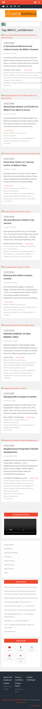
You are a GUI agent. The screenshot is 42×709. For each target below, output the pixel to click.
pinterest (9, 658)
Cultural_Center (31, 75)
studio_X (18, 256)
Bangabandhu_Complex (11, 420)
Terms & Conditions (19, 678)
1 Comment (8, 201)
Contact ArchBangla (31, 678)
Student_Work (26, 196)
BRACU (6, 133)
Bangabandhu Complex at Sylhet (20, 396)
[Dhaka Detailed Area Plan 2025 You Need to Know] (3, 24)
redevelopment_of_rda (16, 368)
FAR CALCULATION (11, 553)
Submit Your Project (7, 687)
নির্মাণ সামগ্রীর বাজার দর (10, 631)
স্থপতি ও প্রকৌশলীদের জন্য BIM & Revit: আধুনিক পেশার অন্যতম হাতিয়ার (19, 626)
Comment (8, 85)
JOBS (6, 573)
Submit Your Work (19, 690)
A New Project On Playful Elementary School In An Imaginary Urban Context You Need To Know (20, 592)
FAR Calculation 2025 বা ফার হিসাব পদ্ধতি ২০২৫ (18, 602)
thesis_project (27, 256)
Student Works (9, 43)
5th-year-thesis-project (11, 72)
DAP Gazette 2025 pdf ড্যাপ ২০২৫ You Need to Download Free (19, 615)
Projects (6, 683)
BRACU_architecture (18, 75)
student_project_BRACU (13, 80)
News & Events (9, 569)
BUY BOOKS (8, 549)
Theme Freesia (21, 702)
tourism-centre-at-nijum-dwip (25, 199)
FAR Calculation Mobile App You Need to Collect (20, 587)
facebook (20, 650)
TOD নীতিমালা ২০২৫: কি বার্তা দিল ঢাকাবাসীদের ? (16, 621)
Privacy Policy (36, 705)
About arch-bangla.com (7, 678)
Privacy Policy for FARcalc (20, 660)
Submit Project (9, 565)
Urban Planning (9, 561)
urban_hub (25, 141)
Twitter (32, 650)
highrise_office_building (24, 488)
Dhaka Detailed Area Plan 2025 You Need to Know (21, 598)
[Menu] (3, 2)
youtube (9, 650)
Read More (28, 70)
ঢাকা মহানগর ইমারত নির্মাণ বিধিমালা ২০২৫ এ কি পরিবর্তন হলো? (19, 606)
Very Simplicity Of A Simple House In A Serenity (20, 610)
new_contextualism (28, 307)
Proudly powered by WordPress (12, 700)
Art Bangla (7, 557)
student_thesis (26, 373)
